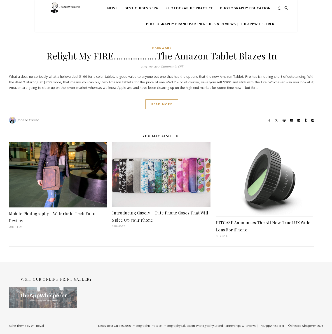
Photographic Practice (189, 8)
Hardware (161, 48)
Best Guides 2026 (141, 8)
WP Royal (37, 326)
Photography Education (245, 8)
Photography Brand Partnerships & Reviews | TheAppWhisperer (210, 23)
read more (161, 104)
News (112, 8)
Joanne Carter (28, 120)
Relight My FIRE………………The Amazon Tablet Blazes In (162, 56)
